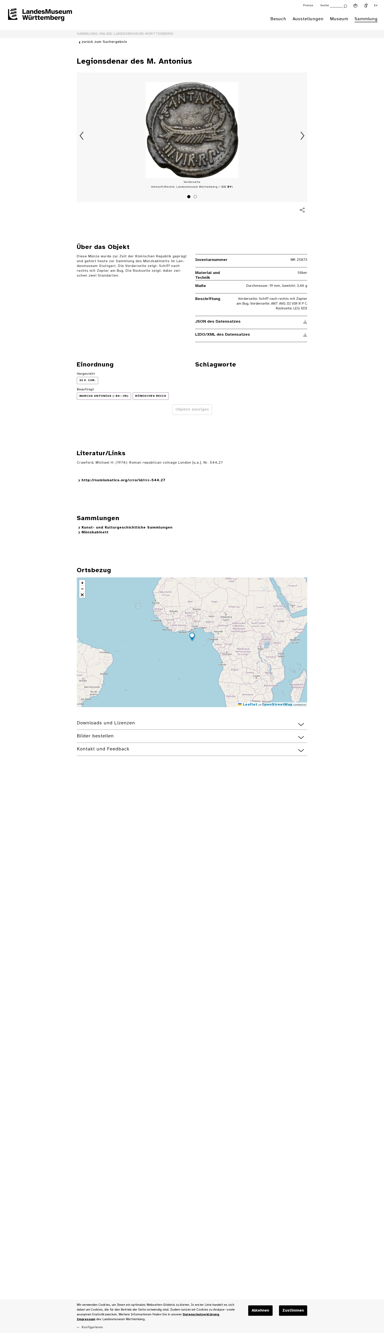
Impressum (86, 1319)
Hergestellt (86, 374)
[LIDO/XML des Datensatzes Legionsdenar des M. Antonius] (305, 334)
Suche (324, 5)
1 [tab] (189, 197)
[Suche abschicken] (345, 6)
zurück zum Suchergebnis (104, 42)
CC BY (227, 186)
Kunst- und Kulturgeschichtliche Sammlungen (127, 528)
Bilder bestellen (95, 736)
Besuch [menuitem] (278, 19)
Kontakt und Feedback (103, 749)
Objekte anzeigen (192, 410)
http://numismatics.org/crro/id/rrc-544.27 (123, 480)
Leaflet (249, 705)
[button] (192, 637)
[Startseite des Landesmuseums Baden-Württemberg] (40, 17)
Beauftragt (85, 389)
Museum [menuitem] (339, 19)
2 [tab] (196, 197)
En (376, 5)
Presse (308, 5)
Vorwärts (302, 136)
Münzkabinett (95, 532)
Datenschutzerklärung (201, 1314)
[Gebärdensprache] (366, 5)
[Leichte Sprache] (355, 5)
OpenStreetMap (277, 705)
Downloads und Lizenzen (106, 723)
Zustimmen (293, 1311)
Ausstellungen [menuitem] (308, 19)
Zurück (81, 136)
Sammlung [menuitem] (366, 19)
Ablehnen (260, 1311)
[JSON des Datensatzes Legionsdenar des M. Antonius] (305, 321)
